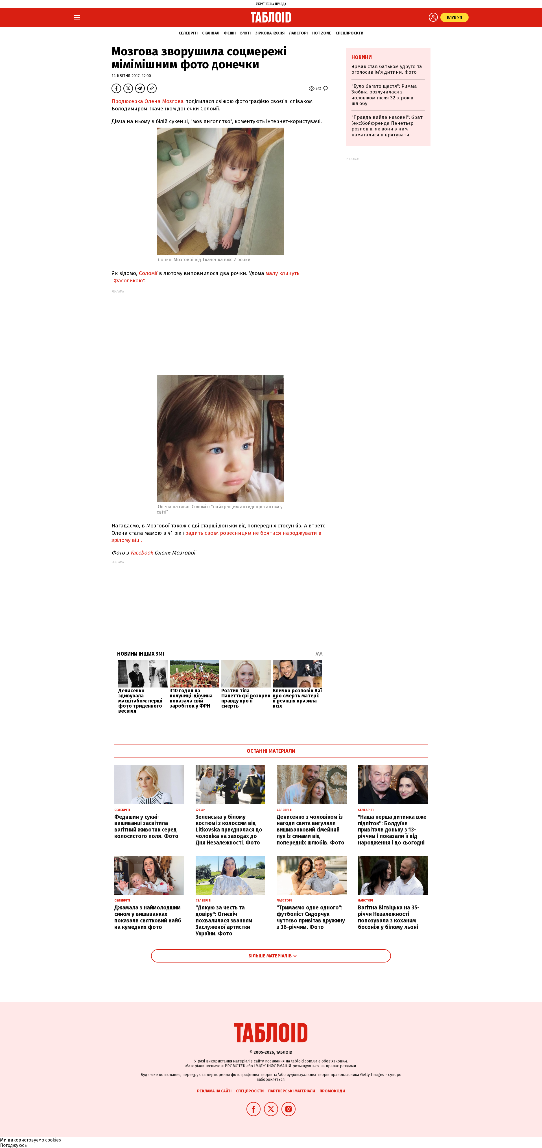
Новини (361, 57)
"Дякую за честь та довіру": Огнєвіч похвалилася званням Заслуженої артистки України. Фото (224, 920)
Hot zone (321, 33)
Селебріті (188, 33)
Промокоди (332, 1091)
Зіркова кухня (270, 33)
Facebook (141, 552)
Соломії (148, 273)
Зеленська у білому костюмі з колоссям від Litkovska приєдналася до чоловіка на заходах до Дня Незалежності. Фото (229, 830)
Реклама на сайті (214, 1091)
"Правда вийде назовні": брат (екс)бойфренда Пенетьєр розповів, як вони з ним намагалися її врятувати (387, 126)
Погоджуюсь (13, 1145)
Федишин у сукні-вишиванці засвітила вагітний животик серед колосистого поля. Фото (146, 826)
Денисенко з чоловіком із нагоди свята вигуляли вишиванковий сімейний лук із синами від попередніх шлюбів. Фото (310, 830)
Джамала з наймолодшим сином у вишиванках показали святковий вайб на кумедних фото (147, 917)
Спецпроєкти (349, 33)
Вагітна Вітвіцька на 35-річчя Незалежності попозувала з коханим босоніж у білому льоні (388, 917)
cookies (53, 1140)
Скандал (210, 33)
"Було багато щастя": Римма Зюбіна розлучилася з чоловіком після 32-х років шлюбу (384, 94)
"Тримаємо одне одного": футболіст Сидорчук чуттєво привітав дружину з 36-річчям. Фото (311, 917)
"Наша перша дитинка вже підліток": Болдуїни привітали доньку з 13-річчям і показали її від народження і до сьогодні (392, 830)
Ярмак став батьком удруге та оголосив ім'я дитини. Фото (386, 69)
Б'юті (245, 33)
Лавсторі (298, 33)
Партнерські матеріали (291, 1091)
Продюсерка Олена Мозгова (148, 101)
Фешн (230, 33)
